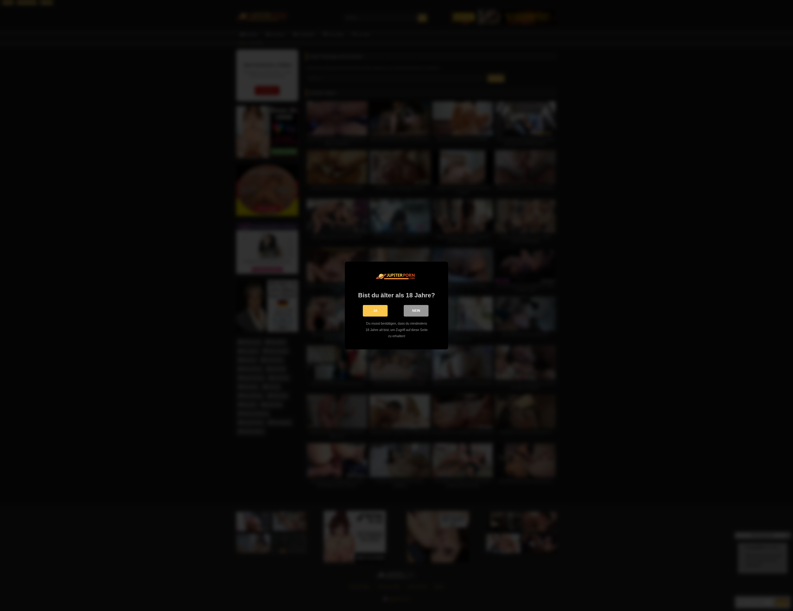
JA (375, 310)
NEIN (416, 310)
